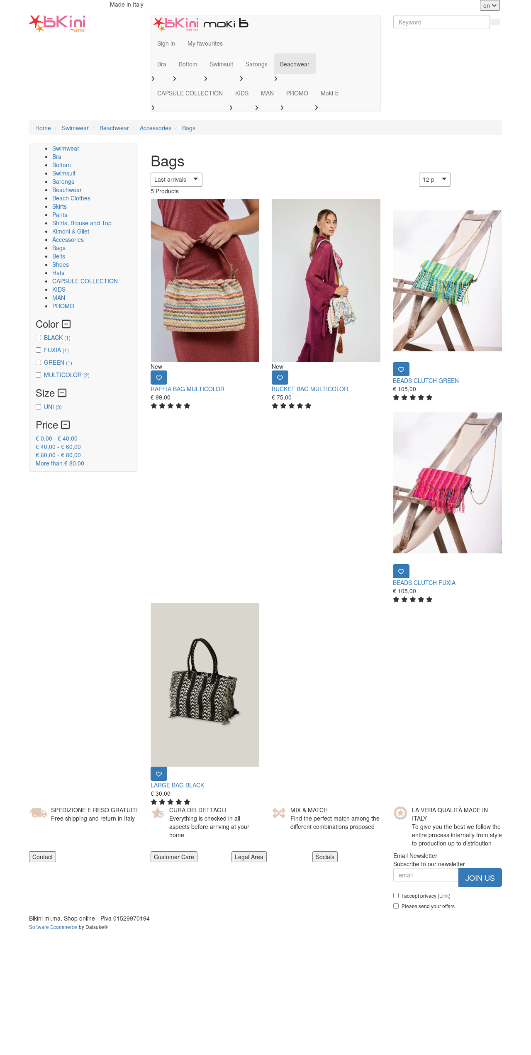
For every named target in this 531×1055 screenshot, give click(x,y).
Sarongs (257, 64)
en (487, 5)
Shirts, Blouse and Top (82, 223)
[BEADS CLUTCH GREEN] (447, 280)
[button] (192, 180)
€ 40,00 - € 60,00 (58, 446)
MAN (267, 93)
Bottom (188, 64)
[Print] (159, 377)
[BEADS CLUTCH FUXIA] (447, 482)
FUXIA (56, 350)
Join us (480, 877)
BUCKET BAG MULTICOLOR (310, 389)
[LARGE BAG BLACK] (205, 684)
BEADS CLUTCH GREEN (426, 380)
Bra (161, 64)
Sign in (166, 43)
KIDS (241, 93)
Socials (325, 857)
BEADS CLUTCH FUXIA (424, 582)
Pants (59, 214)
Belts (58, 256)
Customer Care (174, 857)
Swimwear (65, 148)
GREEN (58, 362)
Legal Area (249, 857)
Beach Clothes (71, 198)
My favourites (205, 43)
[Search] (494, 22)
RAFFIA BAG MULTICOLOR (187, 389)
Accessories (68, 239)
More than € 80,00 (60, 463)
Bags (59, 248)
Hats (58, 272)
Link (444, 895)
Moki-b (330, 93)
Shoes (60, 264)
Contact (42, 857)
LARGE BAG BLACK (177, 785)
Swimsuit (221, 64)
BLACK (57, 337)
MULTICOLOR (67, 374)
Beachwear (294, 64)
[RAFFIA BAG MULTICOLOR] (205, 280)
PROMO (297, 93)
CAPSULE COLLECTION (190, 93)
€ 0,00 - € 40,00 (57, 438)
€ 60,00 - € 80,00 (58, 455)
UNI (53, 406)
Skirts (59, 206)
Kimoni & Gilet (70, 231)
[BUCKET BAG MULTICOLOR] (326, 280)
